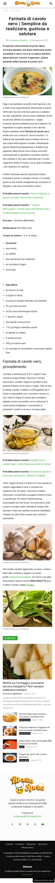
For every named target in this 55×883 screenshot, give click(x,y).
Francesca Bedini (18, 40)
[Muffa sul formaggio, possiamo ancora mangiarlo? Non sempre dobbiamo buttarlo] (27, 661)
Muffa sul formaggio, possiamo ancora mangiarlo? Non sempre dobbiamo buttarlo (23, 686)
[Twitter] (35, 824)
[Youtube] (43, 824)
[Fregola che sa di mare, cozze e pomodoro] (10, 758)
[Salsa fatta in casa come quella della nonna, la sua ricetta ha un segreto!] (10, 744)
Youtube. (30, 585)
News (22, 747)
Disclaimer (42, 844)
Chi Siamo (19, 844)
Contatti (9, 844)
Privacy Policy (27, 847)
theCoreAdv (27, 874)
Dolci (5, 678)
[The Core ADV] (27, 868)
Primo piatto (15, 10)
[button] (4, 4)
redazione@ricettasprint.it (27, 816)
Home (5, 10)
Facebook (14, 577)
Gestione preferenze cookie (43, 880)
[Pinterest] (27, 824)
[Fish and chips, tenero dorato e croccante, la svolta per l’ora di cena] (10, 717)
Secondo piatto (25, 720)
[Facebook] (12, 824)
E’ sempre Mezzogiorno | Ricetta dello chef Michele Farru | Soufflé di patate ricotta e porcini (26, 209)
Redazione (31, 844)
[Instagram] (20, 824)
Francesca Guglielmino (12, 694)
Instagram (26, 577)
